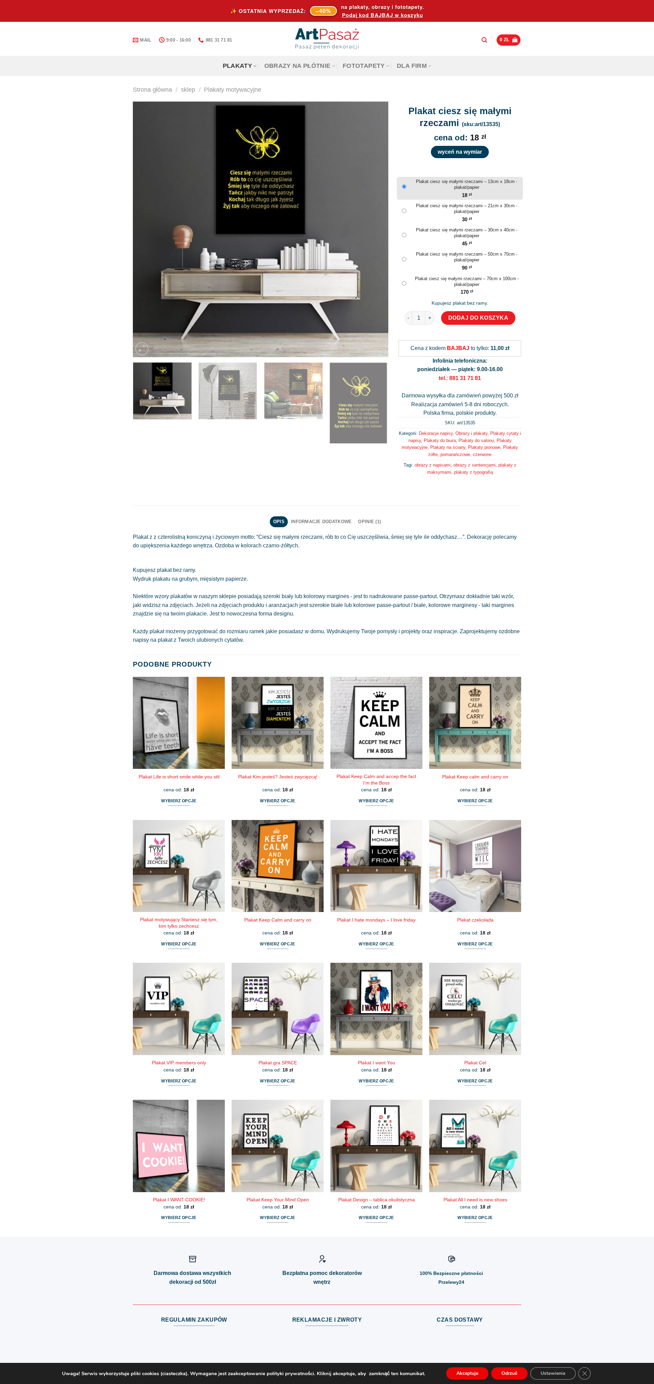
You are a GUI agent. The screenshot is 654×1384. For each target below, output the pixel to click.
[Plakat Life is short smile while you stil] (179, 723)
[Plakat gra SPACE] (278, 1009)
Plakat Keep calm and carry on (475, 776)
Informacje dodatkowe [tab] (321, 521)
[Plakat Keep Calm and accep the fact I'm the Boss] (376, 723)
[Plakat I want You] (376, 1009)
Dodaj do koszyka (478, 318)
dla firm (412, 65)
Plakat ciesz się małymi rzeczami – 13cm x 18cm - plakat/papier (466, 184)
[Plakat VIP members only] (179, 1009)
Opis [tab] (278, 521)
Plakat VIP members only (179, 1062)
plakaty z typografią (473, 472)
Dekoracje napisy (436, 433)
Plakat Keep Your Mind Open (278, 1199)
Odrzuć (509, 1373)
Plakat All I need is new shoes (475, 1199)
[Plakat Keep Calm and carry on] (278, 866)
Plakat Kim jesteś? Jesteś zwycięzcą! (277, 776)
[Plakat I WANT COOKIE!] (179, 1146)
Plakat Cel (475, 1062)
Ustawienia (553, 1373)
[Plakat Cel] (475, 1009)
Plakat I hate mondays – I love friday (376, 920)
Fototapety (364, 65)
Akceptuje (467, 1373)
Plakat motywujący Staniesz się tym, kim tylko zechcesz (179, 923)
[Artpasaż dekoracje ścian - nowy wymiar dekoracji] (327, 39)
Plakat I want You (376, 1062)
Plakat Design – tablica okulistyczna (376, 1199)
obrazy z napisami (433, 465)
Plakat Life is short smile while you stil (179, 776)
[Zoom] (142, 348)
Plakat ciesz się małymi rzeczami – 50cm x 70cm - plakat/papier (466, 257)
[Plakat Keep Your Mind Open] (278, 1146)
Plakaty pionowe (484, 447)
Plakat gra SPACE (278, 1062)
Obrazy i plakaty (471, 433)
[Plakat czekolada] (475, 866)
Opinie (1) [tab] (369, 521)
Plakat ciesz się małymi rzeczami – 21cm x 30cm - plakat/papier (466, 208)
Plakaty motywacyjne (232, 89)
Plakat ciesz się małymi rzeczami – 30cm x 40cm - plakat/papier (466, 232)
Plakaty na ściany (447, 447)
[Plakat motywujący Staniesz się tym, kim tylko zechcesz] (179, 866)
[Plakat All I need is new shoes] (475, 1146)
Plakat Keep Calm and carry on (277, 920)
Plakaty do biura (440, 440)
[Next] (375, 229)
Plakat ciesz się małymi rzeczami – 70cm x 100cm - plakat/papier (467, 281)
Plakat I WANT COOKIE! (179, 1199)
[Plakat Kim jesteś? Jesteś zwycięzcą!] (278, 723)
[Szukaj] (484, 40)
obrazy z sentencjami (474, 465)
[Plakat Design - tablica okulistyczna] (376, 1146)
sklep (188, 89)
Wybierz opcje (179, 801)
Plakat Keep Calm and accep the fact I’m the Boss (376, 780)
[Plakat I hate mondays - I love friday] (376, 866)
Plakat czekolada (475, 920)
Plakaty (237, 65)
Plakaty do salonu (476, 440)
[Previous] (146, 229)
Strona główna (152, 89)
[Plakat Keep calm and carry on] (475, 723)
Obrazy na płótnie (297, 65)
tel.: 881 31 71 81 (460, 378)
